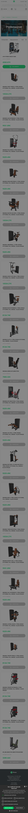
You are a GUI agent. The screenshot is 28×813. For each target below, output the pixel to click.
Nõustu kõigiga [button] (8, 807)
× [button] (26, 786)
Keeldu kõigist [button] (19, 807)
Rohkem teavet (21, 792)
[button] (14, 810)
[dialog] (14, 406)
